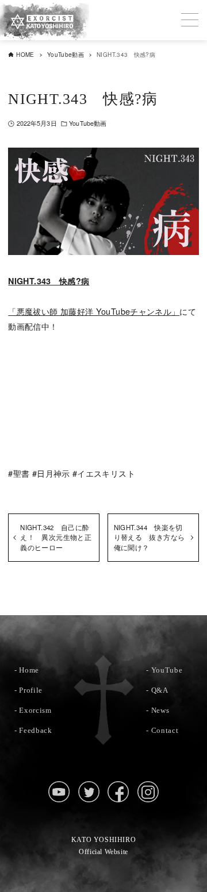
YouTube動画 (87, 123)
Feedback (35, 730)
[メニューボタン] (189, 20)
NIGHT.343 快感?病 (48, 281)
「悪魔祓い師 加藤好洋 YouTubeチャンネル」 (93, 311)
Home (29, 670)
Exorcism (35, 710)
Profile (31, 690)
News (160, 710)
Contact (165, 730)
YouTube (167, 670)
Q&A (159, 690)
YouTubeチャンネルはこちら (103, 378)
